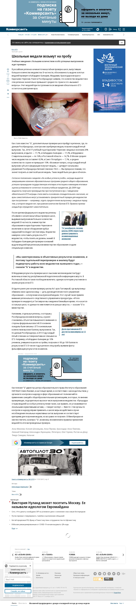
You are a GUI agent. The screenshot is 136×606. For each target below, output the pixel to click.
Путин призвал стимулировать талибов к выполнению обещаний (38, 516)
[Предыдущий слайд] (13, 555)
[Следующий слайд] (123, 555)
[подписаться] (30, 487)
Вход (115, 29)
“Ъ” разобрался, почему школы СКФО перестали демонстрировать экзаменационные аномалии (72, 233)
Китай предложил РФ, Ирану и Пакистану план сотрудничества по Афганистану (44, 520)
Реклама (58, 573)
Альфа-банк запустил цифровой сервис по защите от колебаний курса (27, 558)
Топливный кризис (73, 35)
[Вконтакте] (99, 573)
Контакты (39, 577)
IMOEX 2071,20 (42, 35)
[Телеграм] (95, 573)
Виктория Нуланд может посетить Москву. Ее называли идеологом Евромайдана (48, 504)
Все (29, 549)
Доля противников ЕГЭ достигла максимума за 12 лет (74, 332)
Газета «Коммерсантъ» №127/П (23, 479)
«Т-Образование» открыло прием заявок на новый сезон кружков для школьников (53, 559)
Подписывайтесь (77, 443)
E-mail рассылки (78, 577)
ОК (122, 42)
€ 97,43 (27, 35)
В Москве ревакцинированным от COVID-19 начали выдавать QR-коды (40, 524)
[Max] (118, 573)
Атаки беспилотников (57, 35)
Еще (13, 528)
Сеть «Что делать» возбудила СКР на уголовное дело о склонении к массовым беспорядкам (48, 511)
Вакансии (58, 575)
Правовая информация (81, 575)
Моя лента (22, 603)
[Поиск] (119, 29)
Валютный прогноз (88, 35)
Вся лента (114, 603)
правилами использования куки (58, 42)
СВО (98, 35)
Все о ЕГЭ (15, 49)
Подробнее (117, 593)
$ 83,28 (20, 35)
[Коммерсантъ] (16, 29)
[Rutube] (113, 573)
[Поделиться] (8, 90)
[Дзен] (104, 573)
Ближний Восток (108, 35)
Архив (38, 575)
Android (57, 577)
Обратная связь (78, 573)
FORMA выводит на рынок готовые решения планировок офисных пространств (80, 559)
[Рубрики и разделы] (123, 29)
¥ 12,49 (33, 35)
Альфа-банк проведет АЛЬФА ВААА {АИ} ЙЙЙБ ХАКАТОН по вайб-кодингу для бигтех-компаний (108, 559)
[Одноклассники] (109, 573)
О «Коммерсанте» (42, 573)
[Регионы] (106, 29)
